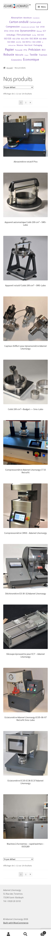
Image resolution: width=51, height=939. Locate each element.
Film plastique (24, 34)
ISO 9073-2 (26, 42)
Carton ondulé (18, 22)
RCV (43, 49)
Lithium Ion (12, 45)
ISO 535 (7, 38)
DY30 (42, 26)
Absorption (16, 17)
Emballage (11, 35)
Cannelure (36, 18)
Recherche (25, 934)
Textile (33, 54)
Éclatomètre (16, 60)
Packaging (38, 45)
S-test (26, 55)
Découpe (39, 31)
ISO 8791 (18, 42)
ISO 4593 (42, 38)
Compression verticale (28, 27)
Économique (31, 59)
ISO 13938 (36, 42)
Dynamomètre (27, 30)
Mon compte (8, 934)
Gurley (34, 35)
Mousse (20, 45)
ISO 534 (40, 35)
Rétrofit (19, 54)
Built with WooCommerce (15, 922)
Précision (34, 49)
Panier (39, 932)
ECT (44, 31)
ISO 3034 (33, 38)
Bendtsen (28, 17)
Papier (9, 49)
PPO (25, 50)
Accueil (10, 67)
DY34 (11, 31)
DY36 (17, 31)
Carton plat (35, 22)
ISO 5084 (11, 42)
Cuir (37, 26)
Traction (43, 54)
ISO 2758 (16, 38)
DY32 (6, 31)
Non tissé (28, 45)
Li (42, 42)
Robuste (8, 54)
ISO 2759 (24, 38)
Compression (13, 26)
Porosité (18, 50)
